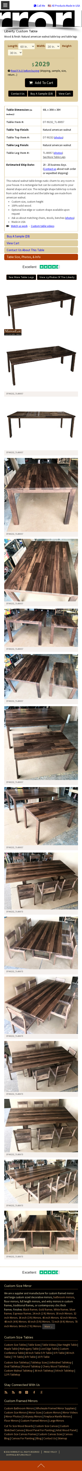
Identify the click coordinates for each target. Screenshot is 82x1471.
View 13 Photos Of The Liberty (56, 277)
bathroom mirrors (63, 1297)
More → (49, 1326)
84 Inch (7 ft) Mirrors (30, 1326)
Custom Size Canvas (46, 1426)
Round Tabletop (31, 1366)
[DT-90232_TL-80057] (41, 366)
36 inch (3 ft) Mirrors (30, 1317)
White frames (61, 1309)
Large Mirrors (56, 1420)
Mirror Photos (13, 1416)
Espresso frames (22, 1313)
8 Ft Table (30, 1357)
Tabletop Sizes (39, 1362)
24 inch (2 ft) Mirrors (43, 1313)
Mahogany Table (29, 1349)
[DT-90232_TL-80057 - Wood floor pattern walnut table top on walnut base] (41, 495)
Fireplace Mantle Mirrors (57, 1416)
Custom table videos (42, 226)
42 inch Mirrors (68, 1317)
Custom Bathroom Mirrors (19, 1408)
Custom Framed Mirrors (34, 1420)
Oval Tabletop (12, 1366)
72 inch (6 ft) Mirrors (62, 1321)
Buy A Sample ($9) (41, 93)
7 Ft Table (17, 1357)
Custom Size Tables (15, 1345)
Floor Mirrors (11, 1420)
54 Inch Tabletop (64, 1370)
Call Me (40, 6)
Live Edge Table (49, 1349)
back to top (41, 1466)
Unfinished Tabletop (60, 1362)
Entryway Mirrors (32, 1416)
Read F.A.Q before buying (25, 71)
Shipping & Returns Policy (18, 1455)
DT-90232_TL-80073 (14, 911)
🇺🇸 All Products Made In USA (64, 6)
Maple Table (11, 1349)
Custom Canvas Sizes (50, 1434)
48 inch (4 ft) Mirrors (15, 1321)
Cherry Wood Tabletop (55, 1366)
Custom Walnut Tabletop (18, 1370)
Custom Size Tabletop (16, 1362)
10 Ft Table (43, 1357)
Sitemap (62, 1438)
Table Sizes (34, 1345)
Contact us (50, 169)
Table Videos (49, 1345)
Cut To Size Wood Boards (18, 1426)
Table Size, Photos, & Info (24, 257)
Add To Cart (42, 82)
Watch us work (19, 226)
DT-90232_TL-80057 (14, 534)
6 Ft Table (59, 1353)
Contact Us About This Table (25, 250)
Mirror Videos (70, 1412)
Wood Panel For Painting (40, 1430)
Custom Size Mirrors (15, 1412)
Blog (38, 1438)
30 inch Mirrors (64, 1313)
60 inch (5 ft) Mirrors (39, 1321)
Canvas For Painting (22, 1438)
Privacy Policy (50, 1452)
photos (58, 137)
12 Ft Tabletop (12, 1374)
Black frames (30, 1309)
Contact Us (18, 93)
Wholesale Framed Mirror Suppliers (55, 1408)
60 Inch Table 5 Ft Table (39, 1353)
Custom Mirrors (52, 1412)
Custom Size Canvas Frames (20, 1434)
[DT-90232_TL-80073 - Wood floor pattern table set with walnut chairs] (41, 881)
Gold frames (45, 1309)
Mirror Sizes (35, 1412)
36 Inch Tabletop (43, 1370)
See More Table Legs (54, 157)
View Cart (64, 93)
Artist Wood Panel (66, 1430)
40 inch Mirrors (50, 1317)
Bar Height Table (67, 1345)
